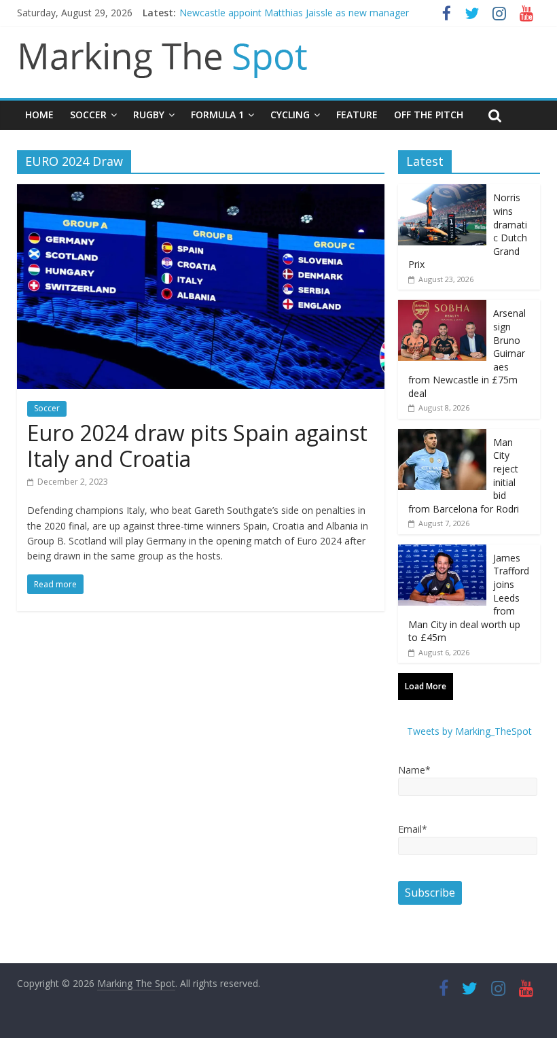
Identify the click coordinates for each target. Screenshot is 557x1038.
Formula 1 (217, 114)
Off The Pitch (428, 114)
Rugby (148, 114)
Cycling (290, 114)
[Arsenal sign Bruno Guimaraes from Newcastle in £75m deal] (442, 306)
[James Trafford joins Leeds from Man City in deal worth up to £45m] (442, 551)
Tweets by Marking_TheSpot (469, 731)
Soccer (88, 114)
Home (39, 114)
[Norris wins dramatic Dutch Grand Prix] (442, 191)
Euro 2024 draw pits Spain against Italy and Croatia (197, 445)
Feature (357, 114)
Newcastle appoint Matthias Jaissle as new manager (294, 12)
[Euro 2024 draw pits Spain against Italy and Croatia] (200, 192)
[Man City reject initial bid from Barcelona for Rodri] (442, 436)
